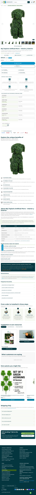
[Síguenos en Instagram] (4, 489)
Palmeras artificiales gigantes (24, 453)
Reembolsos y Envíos (5, 477)
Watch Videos (26, 341)
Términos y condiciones (6, 478)
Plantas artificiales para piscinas (7, 453)
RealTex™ (31, 214)
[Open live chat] (2, 490)
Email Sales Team (28, 433)
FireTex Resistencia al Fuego (6, 449)
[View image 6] (19, 42)
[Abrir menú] (2, 2)
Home (2, 5)
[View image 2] (5, 42)
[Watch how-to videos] (26, 334)
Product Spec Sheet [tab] (19, 326)
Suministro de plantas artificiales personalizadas (7, 457)
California (25, 480)
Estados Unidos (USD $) (10, 485)
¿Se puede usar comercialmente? (18, 298)
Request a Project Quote (27, 435)
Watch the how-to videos (24, 339)
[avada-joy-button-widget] (31, 493)
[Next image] (34, 24)
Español (3, 485)
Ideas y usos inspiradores (6, 471)
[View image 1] (2, 42)
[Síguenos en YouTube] (5, 489)
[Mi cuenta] (31, 2)
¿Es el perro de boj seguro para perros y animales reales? (18, 292)
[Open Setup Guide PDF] (9, 338)
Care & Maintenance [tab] (11, 326)
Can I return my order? (5, 424)
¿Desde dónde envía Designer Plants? (18, 285)
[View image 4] (12, 42)
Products (5, 5)
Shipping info (18, 53)
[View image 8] (26, 42)
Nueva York (21, 481)
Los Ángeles (32, 480)
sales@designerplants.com (11, 408)
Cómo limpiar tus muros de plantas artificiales (7, 467)
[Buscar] (28, 2)
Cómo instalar (4, 468)
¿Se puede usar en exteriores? (18, 290)
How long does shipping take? (7, 411)
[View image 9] (29, 42)
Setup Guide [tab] (4, 326)
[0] (33, 2)
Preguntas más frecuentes (6, 475)
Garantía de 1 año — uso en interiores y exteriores (22, 240)
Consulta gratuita (4, 470)
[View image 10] (33, 42)
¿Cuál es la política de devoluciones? (18, 287)
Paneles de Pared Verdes (24, 449)
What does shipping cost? (6, 414)
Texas (29, 480)
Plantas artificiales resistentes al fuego (26, 452)
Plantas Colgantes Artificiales (24, 455)
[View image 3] (9, 42)
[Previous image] (2, 24)
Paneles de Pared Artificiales (6, 452)
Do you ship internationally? (6, 421)
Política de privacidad (5, 480)
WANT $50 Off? (2, 247)
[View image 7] (22, 42)
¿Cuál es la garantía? (18, 295)
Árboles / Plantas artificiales (24, 456)
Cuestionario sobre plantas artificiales (8, 474)
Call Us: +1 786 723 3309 (6, 460)
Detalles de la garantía (5, 455)
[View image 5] (16, 42)
